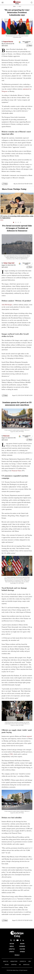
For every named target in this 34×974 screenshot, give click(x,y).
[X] (11, 940)
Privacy (7, 964)
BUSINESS (22, 946)
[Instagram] (14, 940)
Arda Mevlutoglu (7, 305)
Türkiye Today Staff (8, 263)
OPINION (22, 951)
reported (29, 736)
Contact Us (23, 961)
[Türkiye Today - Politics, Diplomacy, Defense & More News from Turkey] (17, 2)
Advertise (14, 964)
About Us (5, 961)
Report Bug (26, 964)
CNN (11, 754)
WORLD (12, 946)
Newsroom (6, 436)
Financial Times (16, 471)
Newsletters (13, 961)
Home (14, 6)
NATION (12, 943)
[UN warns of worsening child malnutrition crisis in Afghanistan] (17, 203)
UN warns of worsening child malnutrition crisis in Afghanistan (16, 217)
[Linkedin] (23, 940)
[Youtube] (17, 940)
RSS (20, 964)
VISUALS (17, 955)
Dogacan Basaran (8, 41)
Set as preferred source (26, 42)
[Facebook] (20, 940)
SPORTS (11, 951)
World (20, 6)
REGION (22, 943)
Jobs (29, 961)
